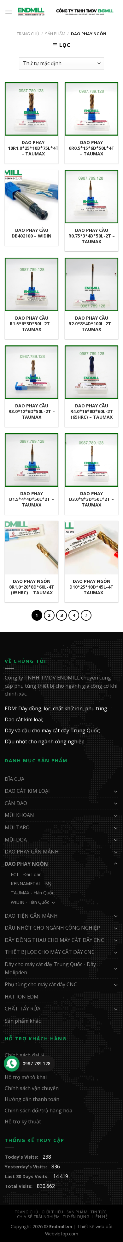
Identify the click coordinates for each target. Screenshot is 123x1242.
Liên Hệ (100, 1216)
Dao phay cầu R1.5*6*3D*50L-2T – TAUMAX (32, 323)
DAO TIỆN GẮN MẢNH (31, 915)
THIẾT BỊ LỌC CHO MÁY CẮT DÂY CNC (50, 951)
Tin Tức (98, 1212)
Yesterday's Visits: (26, 1167)
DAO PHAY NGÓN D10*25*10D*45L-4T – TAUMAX (91, 587)
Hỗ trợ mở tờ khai (26, 1077)
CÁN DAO (16, 803)
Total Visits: (19, 1186)
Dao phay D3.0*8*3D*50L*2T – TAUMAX (91, 499)
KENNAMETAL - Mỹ (31, 884)
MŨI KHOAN (19, 815)
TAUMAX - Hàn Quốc (32, 893)
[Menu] (9, 12)
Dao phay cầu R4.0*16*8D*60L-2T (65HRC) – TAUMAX (91, 411)
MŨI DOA (16, 839)
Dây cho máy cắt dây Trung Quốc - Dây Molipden (50, 968)
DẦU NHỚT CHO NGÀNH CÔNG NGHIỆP (52, 927)
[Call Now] (12, 1063)
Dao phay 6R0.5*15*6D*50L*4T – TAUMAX (91, 148)
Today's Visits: (22, 1157)
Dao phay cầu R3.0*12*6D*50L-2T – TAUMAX (32, 411)
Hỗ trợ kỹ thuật (23, 1121)
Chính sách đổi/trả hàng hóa (38, 1110)
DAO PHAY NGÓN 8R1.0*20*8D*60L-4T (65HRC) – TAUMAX (31, 587)
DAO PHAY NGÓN (26, 863)
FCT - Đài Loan (26, 874)
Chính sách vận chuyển (32, 1088)
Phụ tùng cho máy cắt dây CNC (41, 984)
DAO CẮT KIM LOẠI (27, 790)
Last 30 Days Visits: (27, 1176)
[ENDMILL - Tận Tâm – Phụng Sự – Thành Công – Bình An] (66, 11)
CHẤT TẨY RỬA (22, 1008)
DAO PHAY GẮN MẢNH (32, 851)
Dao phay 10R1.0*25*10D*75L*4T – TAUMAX (33, 148)
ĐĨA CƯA (14, 778)
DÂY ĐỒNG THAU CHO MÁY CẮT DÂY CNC (54, 940)
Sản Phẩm (55, 33)
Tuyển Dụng (76, 1216)
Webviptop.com (61, 1234)
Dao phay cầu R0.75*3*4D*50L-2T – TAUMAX (91, 235)
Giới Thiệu (52, 1212)
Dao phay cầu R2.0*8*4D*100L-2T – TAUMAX (91, 323)
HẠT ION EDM (21, 996)
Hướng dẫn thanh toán (32, 1099)
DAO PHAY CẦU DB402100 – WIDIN (31, 233)
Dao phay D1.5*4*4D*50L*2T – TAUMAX (31, 499)
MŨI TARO (17, 827)
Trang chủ (28, 33)
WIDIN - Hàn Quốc (30, 902)
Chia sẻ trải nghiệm (38, 1216)
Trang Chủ (26, 1212)
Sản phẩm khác (23, 1020)
